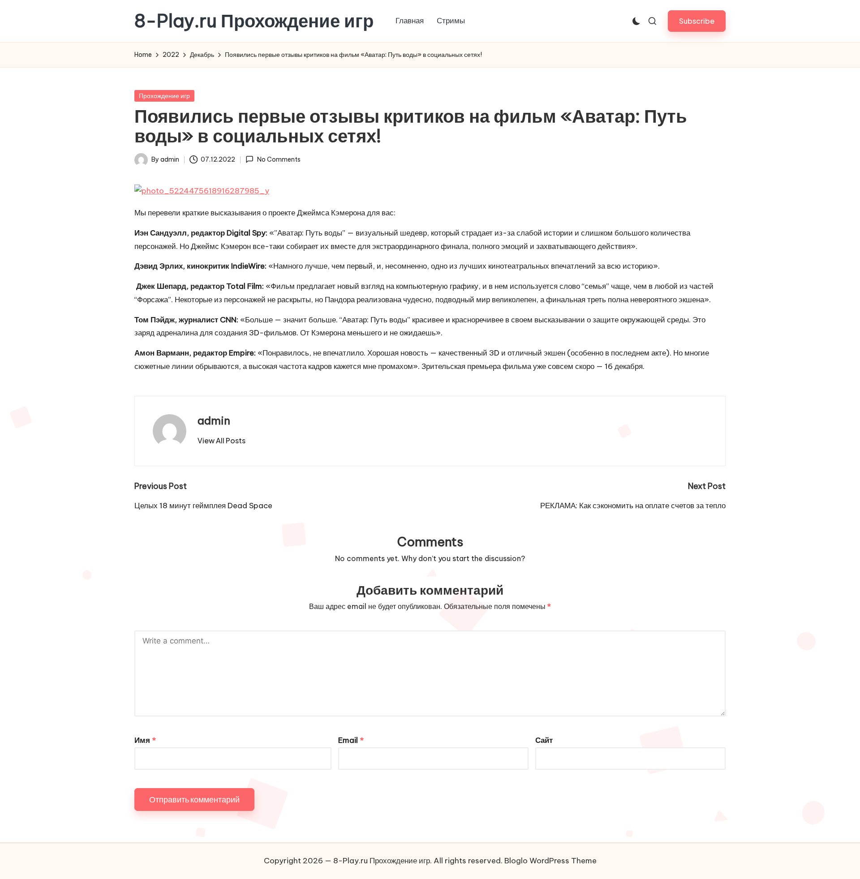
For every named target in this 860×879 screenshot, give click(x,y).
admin (214, 420)
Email (351, 740)
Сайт (544, 740)
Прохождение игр (164, 96)
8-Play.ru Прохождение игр (254, 21)
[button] (697, 20)
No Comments (278, 159)
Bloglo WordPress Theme (550, 861)
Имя (145, 740)
